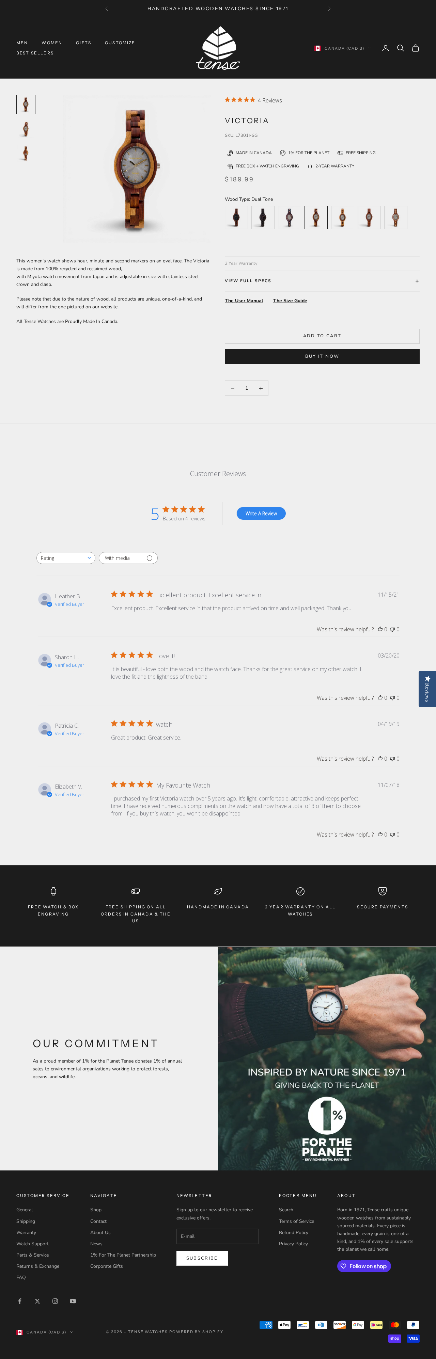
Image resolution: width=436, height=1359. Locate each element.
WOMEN (52, 42)
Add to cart (322, 336)
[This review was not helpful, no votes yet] (392, 629)
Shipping (25, 1221)
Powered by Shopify (196, 1331)
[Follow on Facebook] (19, 1301)
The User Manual (244, 300)
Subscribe (202, 1258)
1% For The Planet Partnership (123, 1255)
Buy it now (322, 356)
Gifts (83, 42)
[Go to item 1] (25, 129)
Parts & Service (32, 1255)
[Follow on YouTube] (72, 1301)
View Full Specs (248, 281)
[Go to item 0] (25, 104)
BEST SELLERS (35, 52)
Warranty (26, 1232)
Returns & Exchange (37, 1266)
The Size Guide (290, 300)
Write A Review (261, 513)
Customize (120, 42)
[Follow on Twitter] (37, 1301)
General (24, 1210)
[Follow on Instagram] (55, 1301)
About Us (100, 1232)
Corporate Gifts (106, 1266)
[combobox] (65, 558)
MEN (22, 42)
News (96, 1244)
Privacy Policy (293, 1244)
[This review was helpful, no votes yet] (380, 629)
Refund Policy (293, 1232)
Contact (98, 1221)
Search (286, 1210)
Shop (96, 1210)
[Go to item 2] (25, 153)
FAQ (21, 1277)
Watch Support (32, 1244)
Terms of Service (296, 1221)
